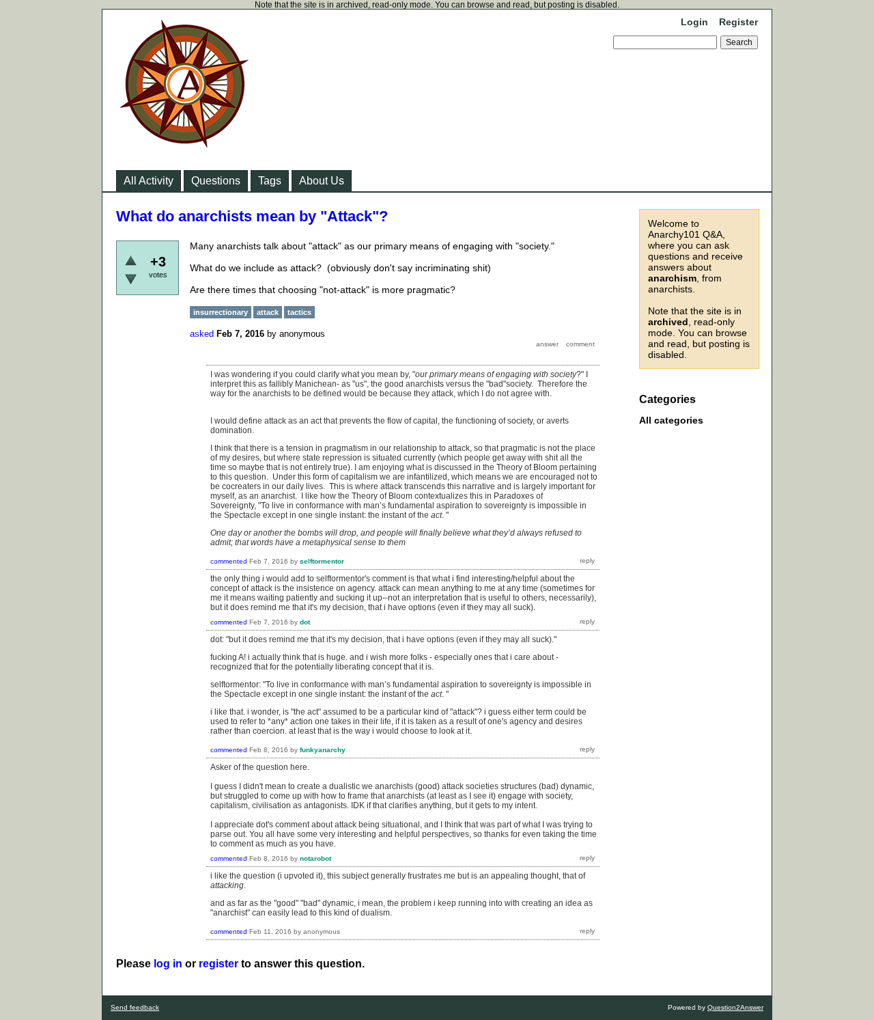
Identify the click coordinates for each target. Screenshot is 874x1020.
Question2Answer (735, 1007)
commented (228, 561)
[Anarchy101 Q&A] (184, 143)
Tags (269, 181)
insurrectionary (220, 312)
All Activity (148, 181)
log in (168, 963)
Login (694, 21)
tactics (299, 312)
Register (738, 21)
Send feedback (135, 1007)
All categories (671, 420)
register (218, 963)
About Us (321, 181)
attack (268, 312)
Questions (215, 181)
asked (202, 334)
